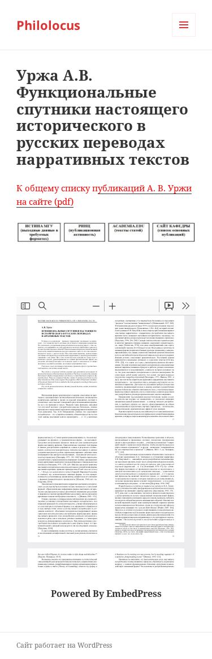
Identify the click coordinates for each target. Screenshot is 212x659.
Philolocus (48, 24)
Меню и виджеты (184, 36)
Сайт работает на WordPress (64, 645)
